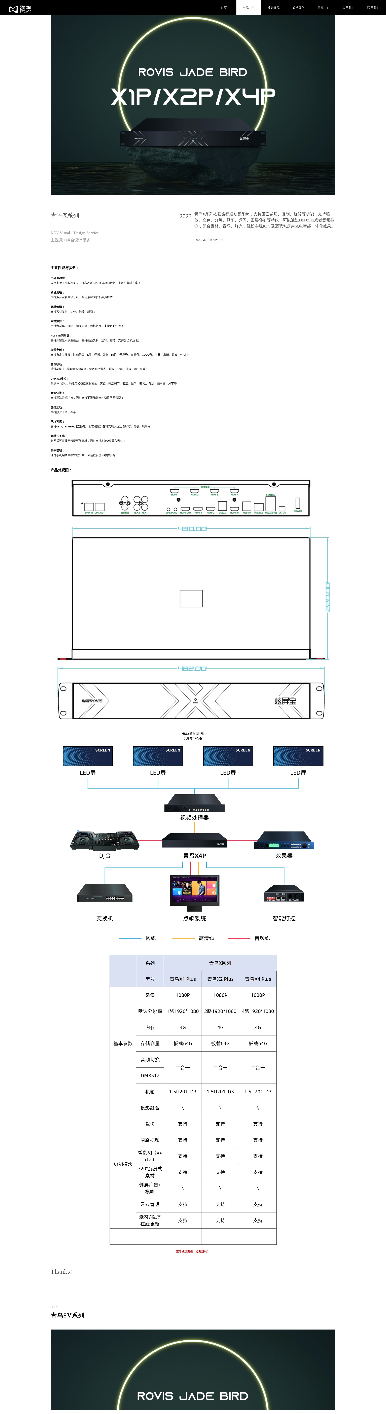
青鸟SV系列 (67, 1315)
